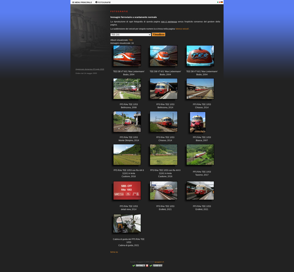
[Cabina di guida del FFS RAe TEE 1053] (124, 226)
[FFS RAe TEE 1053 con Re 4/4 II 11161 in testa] (124, 157)
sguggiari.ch (159, 262)
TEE (131, 40)
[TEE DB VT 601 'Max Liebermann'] (124, 58)
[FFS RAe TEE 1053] (124, 91)
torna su (114, 252)
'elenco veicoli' (182, 29)
